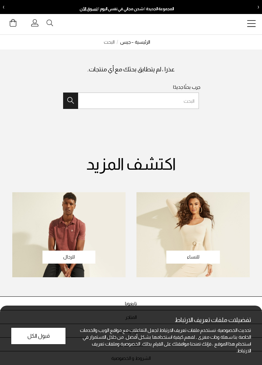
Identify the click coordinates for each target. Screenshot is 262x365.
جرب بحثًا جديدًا (186, 87)
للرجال (69, 256)
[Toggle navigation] (251, 24)
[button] (131, 303)
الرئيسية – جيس (135, 42)
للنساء (193, 256)
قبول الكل (38, 336)
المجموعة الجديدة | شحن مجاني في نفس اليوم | (126, 8)
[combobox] (131, 101)
